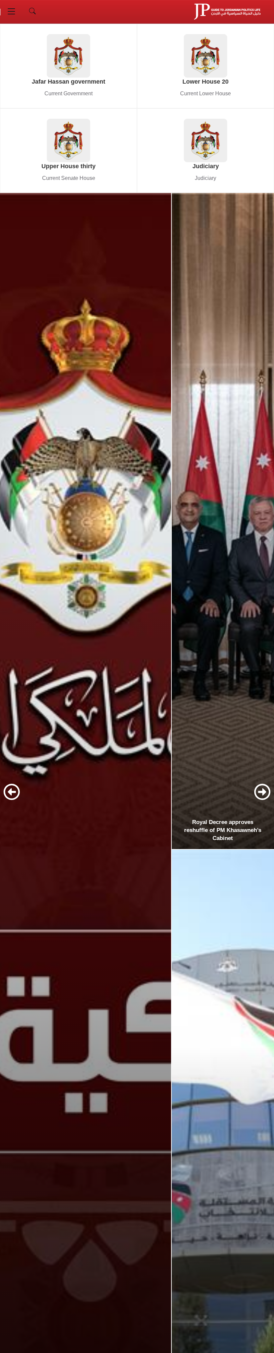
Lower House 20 (205, 81)
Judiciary (205, 166)
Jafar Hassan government (68, 81)
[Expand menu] (11, 11)
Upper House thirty (68, 166)
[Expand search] (32, 11)
